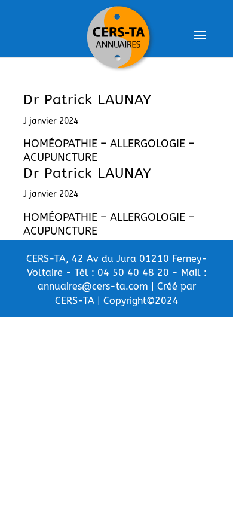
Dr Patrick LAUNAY (87, 100)
